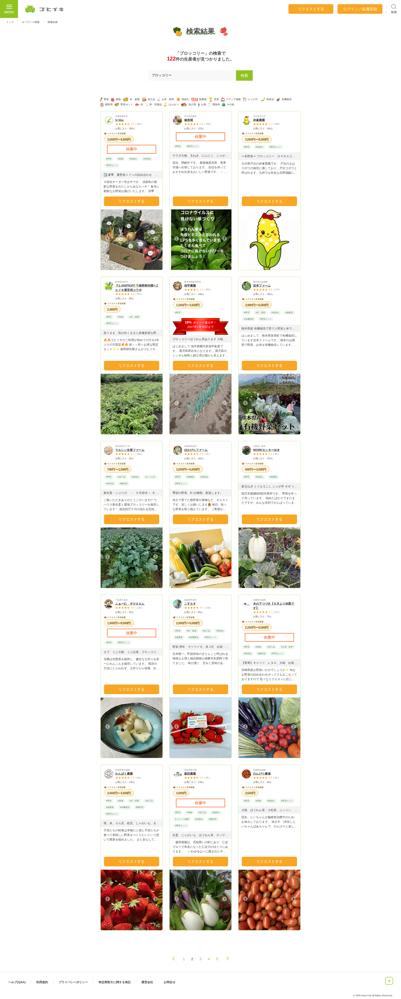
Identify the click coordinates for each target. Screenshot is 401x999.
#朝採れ (133, 159)
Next (155, 238)
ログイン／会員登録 (360, 9)
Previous (108, 238)
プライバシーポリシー (73, 982)
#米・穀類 (134, 317)
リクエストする (131, 201)
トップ (10, 22)
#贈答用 (123, 483)
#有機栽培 (249, 319)
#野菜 (109, 159)
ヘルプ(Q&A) (17, 982)
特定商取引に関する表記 (115, 982)
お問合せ (169, 982)
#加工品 (121, 477)
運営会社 (147, 982)
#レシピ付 (150, 477)
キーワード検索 (30, 22)
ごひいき (44, 9)
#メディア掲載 (182, 819)
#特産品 (147, 159)
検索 (244, 75)
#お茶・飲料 (287, 647)
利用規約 (42, 982)
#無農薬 (289, 312)
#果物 (120, 159)
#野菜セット (112, 165)
